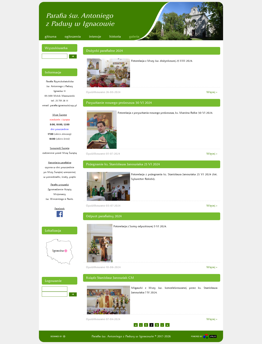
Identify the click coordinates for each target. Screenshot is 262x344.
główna (50, 36)
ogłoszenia (73, 36)
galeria (134, 36)
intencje (95, 36)
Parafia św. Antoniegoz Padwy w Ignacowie (80, 20)
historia (115, 36)
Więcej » (211, 92)
